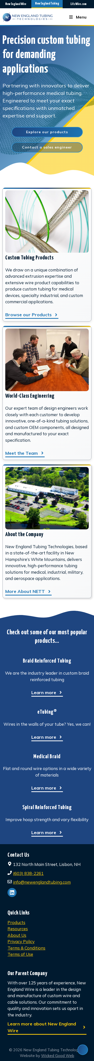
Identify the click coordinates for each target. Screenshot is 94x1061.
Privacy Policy (21, 941)
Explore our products (47, 132)
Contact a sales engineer (47, 147)
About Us (17, 935)
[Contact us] (82, 1049)
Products (16, 922)
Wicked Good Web (57, 1055)
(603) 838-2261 (28, 873)
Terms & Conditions (26, 948)
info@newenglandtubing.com (42, 882)
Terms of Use (20, 954)
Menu (81, 17)
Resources (18, 928)
